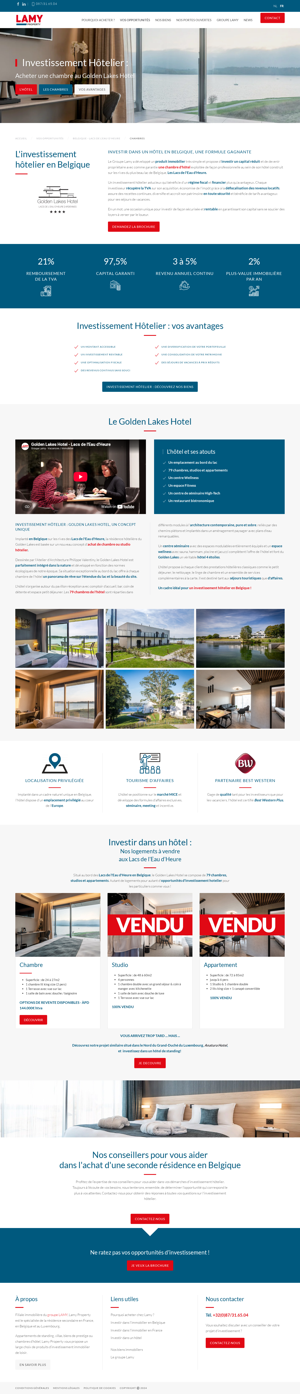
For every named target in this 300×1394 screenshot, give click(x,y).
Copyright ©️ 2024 (133, 1388)
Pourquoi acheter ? (98, 20)
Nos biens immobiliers (127, 1349)
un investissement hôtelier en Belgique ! (220, 588)
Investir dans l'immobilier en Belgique (138, 1322)
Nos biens (163, 20)
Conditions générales (32, 1388)
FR (282, 6)
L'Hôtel (26, 89)
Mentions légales (66, 1388)
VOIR (59, 638)
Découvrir (33, 1020)
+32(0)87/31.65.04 (230, 1315)
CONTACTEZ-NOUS (150, 1219)
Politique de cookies (100, 1388)
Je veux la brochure (150, 1265)
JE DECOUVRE (150, 1063)
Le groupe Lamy (122, 1357)
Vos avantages (92, 89)
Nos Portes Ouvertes (193, 20)
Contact (272, 18)
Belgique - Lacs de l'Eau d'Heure (96, 138)
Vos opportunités (135, 20)
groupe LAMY (57, 1315)
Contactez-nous (225, 1343)
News (248, 20)
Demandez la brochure (133, 226)
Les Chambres (55, 89)
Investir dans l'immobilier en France (136, 1330)
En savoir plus (33, 1365)
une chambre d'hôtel (174, 167)
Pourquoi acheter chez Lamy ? (132, 1315)
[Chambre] (57, 925)
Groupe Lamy (227, 20)
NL (275, 6)
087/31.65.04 (46, 4)
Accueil (21, 138)
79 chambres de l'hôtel (87, 592)
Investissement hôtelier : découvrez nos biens (150, 387)
